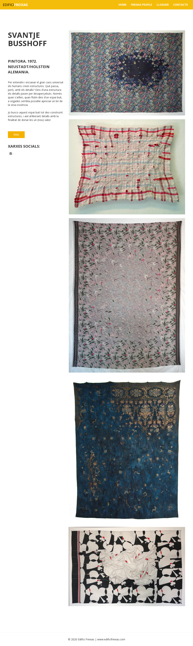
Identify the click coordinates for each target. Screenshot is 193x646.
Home (122, 4)
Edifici (15, 4)
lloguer (163, 4)
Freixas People (141, 4)
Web (16, 134)
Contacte (180, 4)
